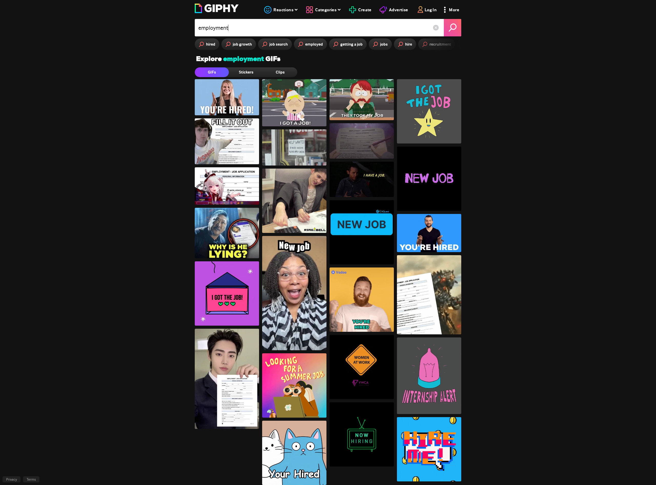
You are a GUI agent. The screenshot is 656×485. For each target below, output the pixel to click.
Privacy (11, 479)
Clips (280, 72)
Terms (31, 479)
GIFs (212, 72)
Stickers (246, 72)
